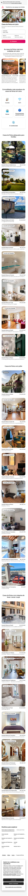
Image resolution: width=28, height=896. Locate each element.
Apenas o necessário (13, 883)
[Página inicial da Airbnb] (3, 7)
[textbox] (7, 37)
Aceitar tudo (13, 880)
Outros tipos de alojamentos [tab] (8, 829)
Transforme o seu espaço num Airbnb (15, 7)
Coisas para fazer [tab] (20, 829)
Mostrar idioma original (16, 3)
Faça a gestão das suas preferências (13, 887)
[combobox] (13, 32)
